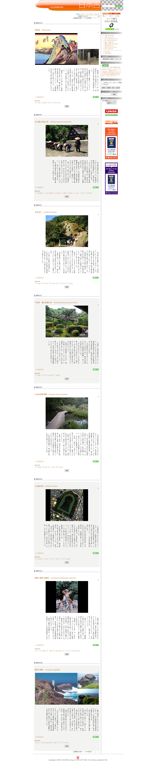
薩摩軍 (112, 75)
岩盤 (39, 283)
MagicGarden (108, 53)
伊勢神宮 (112, 73)
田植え (71, 193)
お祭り (78, 193)
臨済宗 (51, 375)
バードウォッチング (110, 76)
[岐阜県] (89, 193)
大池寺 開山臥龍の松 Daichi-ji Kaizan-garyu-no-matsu (57, 302)
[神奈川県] (57, 103)
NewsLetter (107, 51)
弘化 (113, 72)
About (78, 14)
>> (95, 18)
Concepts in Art (111, 40)
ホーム (83, 14)
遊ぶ (106, 42)
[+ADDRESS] (39, 97)
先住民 (53, 283)
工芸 (106, 37)
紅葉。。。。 (117, 70)
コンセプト (90, 14)
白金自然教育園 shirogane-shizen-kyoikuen (52, 394)
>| (98, 18)
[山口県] (66, 742)
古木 (44, 375)
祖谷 (115, 75)
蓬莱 (108, 75)
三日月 (117, 72)
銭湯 (105, 73)
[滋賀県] (58, 375)
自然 (45, 467)
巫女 (47, 559)
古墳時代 (45, 283)
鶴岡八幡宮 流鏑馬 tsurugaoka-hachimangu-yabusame (56, 578)
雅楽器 (111, 70)
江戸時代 (52, 467)
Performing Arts (111, 38)
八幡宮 (51, 651)
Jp (98, 32)
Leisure (110, 42)
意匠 (106, 47)
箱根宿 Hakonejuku (43, 30)
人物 (106, 35)
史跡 (64, 283)
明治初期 (105, 72)
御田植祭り (41, 193)
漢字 (106, 48)
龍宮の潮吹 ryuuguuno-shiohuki (48, 670)
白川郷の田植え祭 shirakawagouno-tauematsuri (54, 122)
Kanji (109, 48)
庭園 (39, 375)
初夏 (64, 193)
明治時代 (40, 559)
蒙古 (117, 73)
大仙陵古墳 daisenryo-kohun (47, 486)
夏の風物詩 (50, 193)
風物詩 (58, 193)
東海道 (45, 103)
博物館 (39, 467)
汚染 (108, 73)
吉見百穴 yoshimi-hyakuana (46, 212)
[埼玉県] (70, 283)
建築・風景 (108, 43)
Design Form (111, 47)
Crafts (109, 37)
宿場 (39, 103)
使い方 (97, 14)
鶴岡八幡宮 (59, 651)
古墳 (57, 559)
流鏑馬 (44, 651)
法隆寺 (110, 72)
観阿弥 (104, 69)
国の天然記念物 (46, 742)
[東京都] (60, 467)
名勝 (55, 742)
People (109, 35)
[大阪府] (68, 559)
